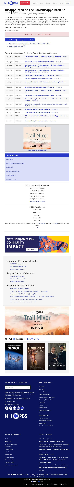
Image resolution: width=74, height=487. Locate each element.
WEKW (32, 474)
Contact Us (9, 167)
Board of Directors (44, 392)
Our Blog (41, 387)
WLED (27, 474)
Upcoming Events (9, 462)
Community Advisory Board (46, 400)
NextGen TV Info (11, 179)
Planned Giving (9, 460)
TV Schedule (34, 3)
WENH (22, 474)
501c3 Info (41, 389)
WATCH (67, 3)
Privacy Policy (63, 484)
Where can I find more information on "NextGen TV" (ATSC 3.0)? (29, 291)
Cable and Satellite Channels (37, 201)
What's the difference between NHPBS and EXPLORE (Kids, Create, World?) (32, 296)
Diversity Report (43, 407)
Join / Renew (55, 484)
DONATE (24, 3)
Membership (8, 454)
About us (33, 484)
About (61, 3)
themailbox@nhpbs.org (13, 404)
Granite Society (9, 449)
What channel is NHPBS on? (46, 426)
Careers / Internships (44, 394)
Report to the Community (45, 420)
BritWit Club (8, 441)
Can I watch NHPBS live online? (19, 288)
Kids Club (7, 452)
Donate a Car (8, 446)
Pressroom (42, 413)
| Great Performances (53, 457)
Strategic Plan (42, 423)
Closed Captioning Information (15, 163)
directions (26, 398)
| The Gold (46, 454)
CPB (41, 481)
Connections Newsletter (17, 269)
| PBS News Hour (52, 441)
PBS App (55, 223)
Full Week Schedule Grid (13, 171)
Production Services (44, 415)
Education (48, 3)
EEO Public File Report (42, 474)
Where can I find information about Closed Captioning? (26, 299)
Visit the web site (19, 40)
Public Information (43, 418)
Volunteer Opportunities (11, 465)
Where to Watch (11, 175)
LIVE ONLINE (42, 223)
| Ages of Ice (46, 439)
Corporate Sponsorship (11, 444)
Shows (41, 3)
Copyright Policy (43, 405)
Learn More (37, 228)
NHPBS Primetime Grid (17, 264)
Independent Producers (45, 410)
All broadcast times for (29, 44)
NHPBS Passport (9, 457)
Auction (7, 439)
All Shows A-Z (10, 159)
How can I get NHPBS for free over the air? (23, 302)
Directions (47, 484)
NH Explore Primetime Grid (18, 266)
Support (55, 3)
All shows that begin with (17, 46)
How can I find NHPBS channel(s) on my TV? (23, 294)
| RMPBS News (54, 465)
